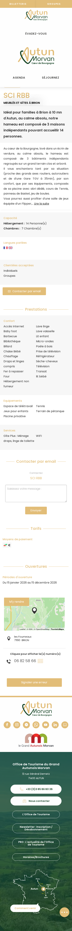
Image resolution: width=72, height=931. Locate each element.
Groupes (54, 4)
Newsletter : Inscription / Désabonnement (36, 828)
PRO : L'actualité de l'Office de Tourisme (36, 843)
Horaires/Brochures (36, 857)
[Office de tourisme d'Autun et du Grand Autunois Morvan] (36, 55)
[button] (36, 34)
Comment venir (25, 908)
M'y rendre (16, 602)
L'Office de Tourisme (36, 814)
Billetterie (18, 4)
